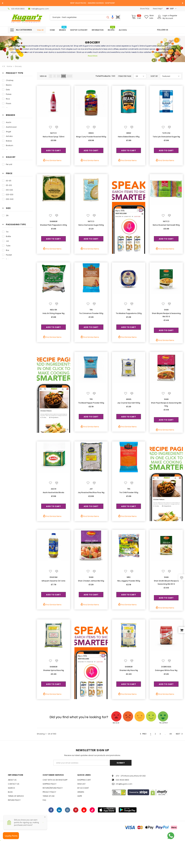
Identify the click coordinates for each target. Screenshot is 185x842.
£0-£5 (8, 180)
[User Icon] (159, 17)
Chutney (9, 80)
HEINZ (128, 133)
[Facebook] (51, 810)
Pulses (8, 94)
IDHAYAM (53, 577)
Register (173, 15)
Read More (92, 56)
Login (165, 15)
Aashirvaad (11, 127)
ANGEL (128, 399)
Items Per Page (124, 76)
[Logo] (27, 19)
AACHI (53, 489)
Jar (7, 241)
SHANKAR (53, 221)
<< (3, 66)
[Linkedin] (59, 810)
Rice (8, 99)
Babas (9, 141)
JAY (91, 489)
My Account (168, 18)
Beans (9, 85)
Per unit (9, 164)
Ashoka (9, 136)
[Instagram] (67, 810)
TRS (91, 309)
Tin (7, 232)
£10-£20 (9, 190)
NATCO (53, 133)
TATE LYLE (166, 133)
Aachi (8, 122)
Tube (8, 245)
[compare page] (181, 577)
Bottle (8, 236)
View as (43, 76)
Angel (8, 131)
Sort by (154, 76)
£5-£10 (9, 185)
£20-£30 (9, 194)
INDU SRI (53, 309)
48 (170, 734)
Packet (9, 255)
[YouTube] (84, 810)
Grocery (18, 66)
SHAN (166, 309)
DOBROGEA (166, 666)
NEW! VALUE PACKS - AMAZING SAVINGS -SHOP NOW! (92, 3)
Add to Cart (53, 150)
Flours (8, 103)
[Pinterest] (75, 810)
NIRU (129, 577)
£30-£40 (9, 199)
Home (9, 66)
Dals (8, 89)
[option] (92, 3)
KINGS (91, 133)
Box (7, 250)
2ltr (7, 215)
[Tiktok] (92, 810)
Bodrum (9, 145)
